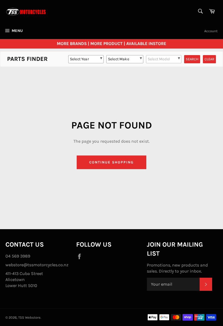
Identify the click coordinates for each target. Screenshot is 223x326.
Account (211, 31)
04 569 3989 (17, 256)
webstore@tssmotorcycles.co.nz (37, 264)
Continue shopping (111, 162)
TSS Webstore (29, 317)
